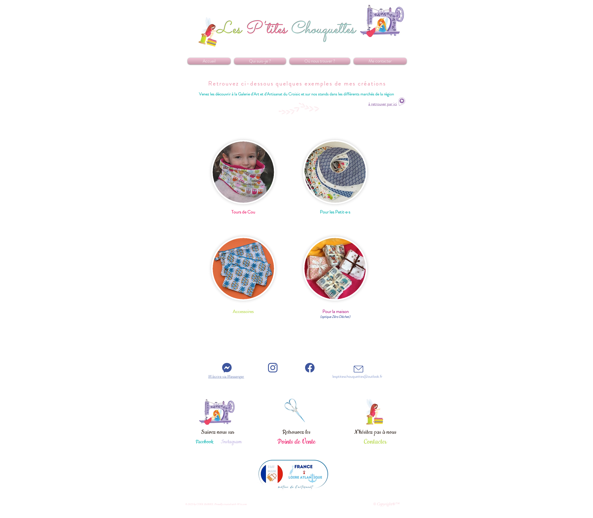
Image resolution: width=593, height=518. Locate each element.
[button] (243, 311)
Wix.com (242, 504)
